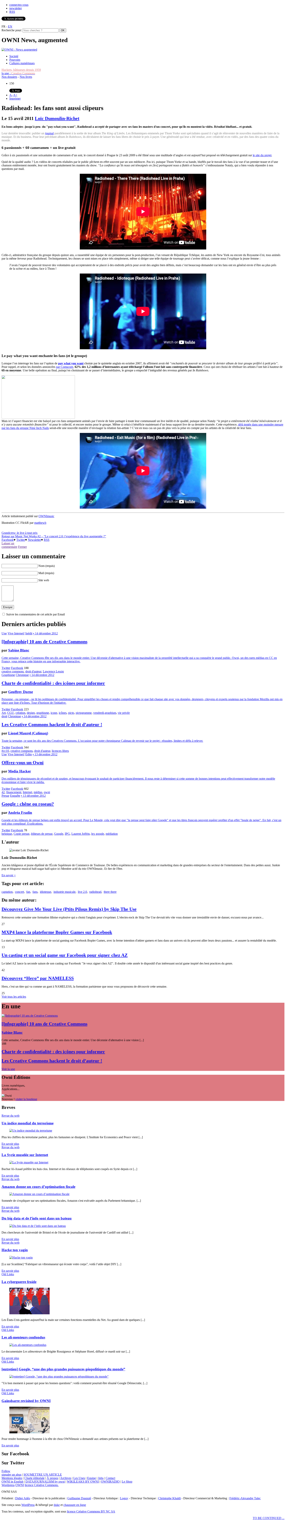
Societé (13, 56)
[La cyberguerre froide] (29, 1313)
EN (10, 26)
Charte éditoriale (34, 1478)
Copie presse (21, 833)
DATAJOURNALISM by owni (45, 1481)
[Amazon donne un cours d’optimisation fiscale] (39, 1194)
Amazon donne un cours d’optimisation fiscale (38, 1187)
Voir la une (8, 1069)
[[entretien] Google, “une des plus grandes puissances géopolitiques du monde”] (59, 1376)
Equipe (91, 1478)
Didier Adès (22, 1498)
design (31, 712)
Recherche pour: (12, 30)
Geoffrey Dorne (20, 692)
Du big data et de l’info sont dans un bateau (37, 1218)
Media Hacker (19, 771)
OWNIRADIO (110, 1481)
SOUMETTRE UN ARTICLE (43, 1474)
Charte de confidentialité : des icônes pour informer (53, 683)
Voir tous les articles (14, 996)
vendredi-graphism (104, 712)
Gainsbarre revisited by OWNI (26, 1401)
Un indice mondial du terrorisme (28, 1123)
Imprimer (15, 98)
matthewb (40, 522)
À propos (52, 1478)
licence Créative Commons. (42, 1485)
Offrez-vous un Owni (23, 762)
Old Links (8, 1274)
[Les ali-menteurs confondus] (27, 1345)
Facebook (8, 539)
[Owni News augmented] (19, 49)
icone (54, 712)
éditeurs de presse (42, 833)
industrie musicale (64, 891)
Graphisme (8, 675)
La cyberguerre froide (19, 1282)
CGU (10, 712)
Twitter (20, 539)
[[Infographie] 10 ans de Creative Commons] (30, 1015)
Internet (27, 792)
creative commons (13, 671)
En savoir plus (10, 1143)
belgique (7, 833)
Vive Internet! (16, 633)
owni (47, 792)
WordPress (28, 1504)
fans (35, 891)
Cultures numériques (22, 63)
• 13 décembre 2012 (45, 754)
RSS (12, 11)
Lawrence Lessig (53, 671)
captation (7, 891)
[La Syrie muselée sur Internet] (28, 1162)
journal (49, 133)
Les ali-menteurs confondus (23, 1337)
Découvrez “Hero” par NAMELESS (38, 978)
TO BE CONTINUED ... (268, 1518)
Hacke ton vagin (15, 1250)
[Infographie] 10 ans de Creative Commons (44, 641)
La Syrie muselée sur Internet (25, 1155)
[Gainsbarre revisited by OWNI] (29, 1432)
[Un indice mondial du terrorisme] (30, 1130)
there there (110, 891)
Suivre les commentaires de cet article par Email (35, 614)
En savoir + (9, 875)
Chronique (22, 675)
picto (71, 712)
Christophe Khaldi (169, 1498)
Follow (6, 1471)
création (20, 712)
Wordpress (8, 1485)
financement (13, 792)
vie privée (124, 712)
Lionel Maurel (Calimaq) (28, 733)
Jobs (101, 1478)
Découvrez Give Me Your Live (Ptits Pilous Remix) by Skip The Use (69, 909)
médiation (112, 833)
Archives (65, 1478)
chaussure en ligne (74, 1504)
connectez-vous (18, 4)
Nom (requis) (46, 565)
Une (4, 633)
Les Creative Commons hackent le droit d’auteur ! (52, 724)
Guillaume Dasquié (79, 1498)
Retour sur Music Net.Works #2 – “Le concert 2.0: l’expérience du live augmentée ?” (54, 536)
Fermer (22, 546)
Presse (5, 795)
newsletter (15, 8)
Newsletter (34, 539)
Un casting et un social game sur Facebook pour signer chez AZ (65, 955)
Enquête (15, 795)
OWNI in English (12, 1481)
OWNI (19, 1485)
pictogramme (84, 712)
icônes (63, 712)
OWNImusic (46, 516)
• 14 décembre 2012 (45, 633)
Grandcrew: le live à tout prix (20, 532)
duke (57, 1504)
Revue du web (10, 1115)
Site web (43, 580)
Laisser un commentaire (9, 545)
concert (19, 891)
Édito (28, 754)
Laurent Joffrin (80, 833)
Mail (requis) (46, 573)
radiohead (95, 891)
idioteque (45, 891)
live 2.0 (82, 891)
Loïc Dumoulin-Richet (57, 118)
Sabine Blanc (18, 650)
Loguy (124, 1498)
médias (38, 792)
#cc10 (5, 750)
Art (4, 712)
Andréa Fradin (20, 813)
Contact (110, 1478)
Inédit (28, 633)
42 (3, 792)
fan (28, 891)
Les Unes (79, 1478)
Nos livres (26, 76)
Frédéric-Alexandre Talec (245, 1498)
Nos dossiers (9, 76)
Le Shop (127, 1481)
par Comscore (64, 366)
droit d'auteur (33, 671)
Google (58, 833)
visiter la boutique (26, 1099)
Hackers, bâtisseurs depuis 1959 (21, 69)
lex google (97, 833)
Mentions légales (12, 1478)
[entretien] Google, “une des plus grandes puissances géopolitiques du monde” (63, 1369)
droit (4, 716)
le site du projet (262, 155)
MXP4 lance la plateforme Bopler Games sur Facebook (57, 932)
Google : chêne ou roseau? (28, 803)
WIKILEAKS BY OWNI (83, 1481)
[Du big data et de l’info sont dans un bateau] (37, 1226)
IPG (67, 833)
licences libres (60, 750)
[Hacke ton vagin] (21, 1257)
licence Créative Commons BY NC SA (91, 1511)
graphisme (42, 712)
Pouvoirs (14, 59)
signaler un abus (11, 1474)
